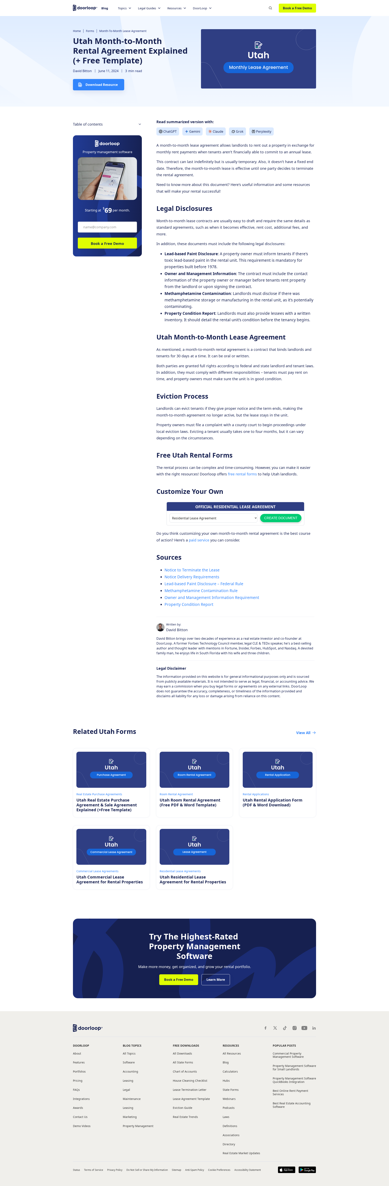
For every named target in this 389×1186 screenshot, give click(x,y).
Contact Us (80, 1117)
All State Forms (183, 1062)
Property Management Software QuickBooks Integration (294, 1080)
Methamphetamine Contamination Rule (201, 590)
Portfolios (79, 1071)
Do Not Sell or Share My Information (147, 1170)
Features (79, 1062)
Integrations (81, 1099)
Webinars (229, 1099)
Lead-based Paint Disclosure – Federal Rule (204, 583)
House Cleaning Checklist (190, 1080)
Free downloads (186, 1045)
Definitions (230, 1126)
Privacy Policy (115, 1170)
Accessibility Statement (247, 1170)
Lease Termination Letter (189, 1090)
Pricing (77, 1080)
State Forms (231, 1090)
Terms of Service (93, 1170)
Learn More (215, 979)
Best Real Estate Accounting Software (292, 1105)
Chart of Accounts (185, 1071)
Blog (104, 8)
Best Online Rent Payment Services (290, 1092)
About (77, 1053)
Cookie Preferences (219, 1170)
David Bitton (82, 71)
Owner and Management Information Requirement (212, 597)
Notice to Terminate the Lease (192, 570)
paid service (198, 540)
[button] (125, 8)
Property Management (138, 1126)
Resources (231, 1045)
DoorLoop (81, 1045)
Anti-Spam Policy (194, 1170)
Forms (90, 31)
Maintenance (132, 1099)
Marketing (130, 1117)
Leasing (128, 1080)
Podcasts (229, 1108)
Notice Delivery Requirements (192, 577)
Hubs (226, 1080)
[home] (85, 7)
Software (129, 1062)
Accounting (130, 1071)
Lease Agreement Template (191, 1099)
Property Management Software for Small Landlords (294, 1067)
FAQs (76, 1090)
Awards (78, 1108)
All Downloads (182, 1053)
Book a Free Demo (297, 8)
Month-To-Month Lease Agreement (122, 31)
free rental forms (242, 474)
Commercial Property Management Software (288, 1055)
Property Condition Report (189, 604)
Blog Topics (132, 1045)
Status (76, 1170)
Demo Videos (82, 1126)
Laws (226, 1117)
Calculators (230, 1071)
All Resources (232, 1053)
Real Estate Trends (185, 1117)
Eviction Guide (182, 1108)
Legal (126, 1090)
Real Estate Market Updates (241, 1153)
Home (77, 31)
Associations (231, 1135)
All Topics (129, 1053)
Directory (229, 1144)
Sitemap (176, 1170)
